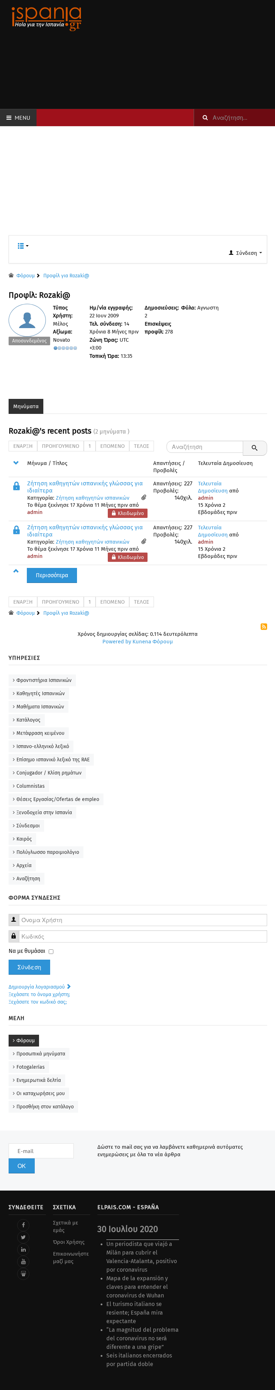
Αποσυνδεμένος (29, 341)
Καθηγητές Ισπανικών (40, 694)
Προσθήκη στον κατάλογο (45, 1107)
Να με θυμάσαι (27, 951)
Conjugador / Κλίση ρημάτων (49, 773)
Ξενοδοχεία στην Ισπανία (44, 813)
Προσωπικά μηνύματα (40, 1054)
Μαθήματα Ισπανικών (40, 707)
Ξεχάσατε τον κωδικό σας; (38, 1002)
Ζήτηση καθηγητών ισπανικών (92, 498)
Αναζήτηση (28, 879)
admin (35, 512)
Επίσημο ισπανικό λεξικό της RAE (53, 760)
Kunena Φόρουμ (152, 641)
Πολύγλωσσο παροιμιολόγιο (47, 852)
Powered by (116, 641)
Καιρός (24, 839)
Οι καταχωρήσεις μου (40, 1093)
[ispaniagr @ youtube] (23, 1262)
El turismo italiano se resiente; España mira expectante (134, 1313)
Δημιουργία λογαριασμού (37, 987)
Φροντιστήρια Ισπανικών (44, 680)
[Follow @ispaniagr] (23, 1237)
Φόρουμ (25, 1041)
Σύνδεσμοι (28, 826)
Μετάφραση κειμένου (40, 733)
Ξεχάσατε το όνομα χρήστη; (39, 994)
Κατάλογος (28, 720)
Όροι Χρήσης (69, 1242)
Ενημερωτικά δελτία (38, 1080)
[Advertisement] (182, 54)
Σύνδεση (29, 967)
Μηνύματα (26, 406)
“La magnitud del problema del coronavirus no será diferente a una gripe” (142, 1338)
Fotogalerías (30, 1067)
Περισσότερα (52, 575)
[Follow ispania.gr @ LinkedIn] (23, 1249)
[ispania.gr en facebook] (23, 1225)
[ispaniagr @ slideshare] (23, 1274)
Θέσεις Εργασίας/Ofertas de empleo (57, 799)
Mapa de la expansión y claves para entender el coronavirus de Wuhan (137, 1287)
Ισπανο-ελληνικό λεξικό (42, 746)
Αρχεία (24, 865)
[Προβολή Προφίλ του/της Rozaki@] (29, 326)
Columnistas (30, 786)
